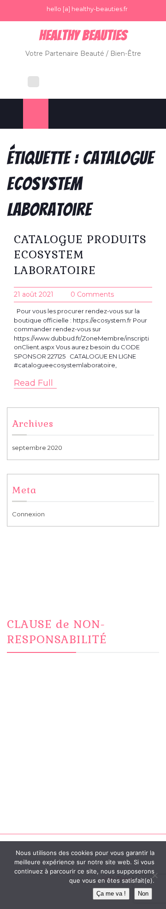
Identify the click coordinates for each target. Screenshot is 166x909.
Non (143, 893)
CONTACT (33, 783)
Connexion (28, 514)
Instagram (33, 772)
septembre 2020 (37, 447)
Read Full (33, 383)
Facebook (34, 761)
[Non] (154, 875)
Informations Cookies (50, 806)
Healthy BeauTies (83, 35)
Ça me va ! (111, 893)
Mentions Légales (44, 794)
